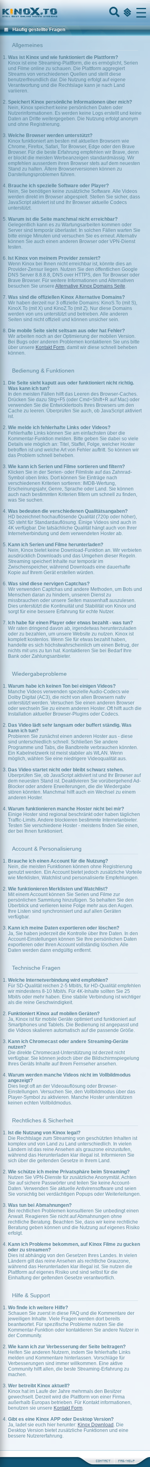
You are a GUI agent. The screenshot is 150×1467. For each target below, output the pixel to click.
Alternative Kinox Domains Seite (90, 286)
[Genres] (126, 13)
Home (57, 12)
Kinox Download (96, 1425)
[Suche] (114, 13)
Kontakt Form (50, 347)
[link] (75, 12)
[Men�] (141, 13)
